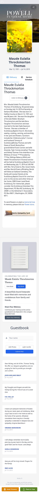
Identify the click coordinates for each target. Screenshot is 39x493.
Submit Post (20, 351)
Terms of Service (25, 484)
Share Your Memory (13, 317)
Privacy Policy (14, 484)
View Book (9, 286)
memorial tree (29, 202)
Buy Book (21, 286)
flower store (29, 204)
